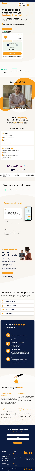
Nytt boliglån (5, 460)
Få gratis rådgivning (7, 276)
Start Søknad (7, 28)
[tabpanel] (13, 213)
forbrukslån (9, 18)
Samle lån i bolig (6, 454)
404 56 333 (16, 453)
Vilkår (12, 468)
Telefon (17, 433)
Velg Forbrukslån (6, 157)
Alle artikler (4, 468)
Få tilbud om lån (7, 273)
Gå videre (12, 53)
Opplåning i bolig (6, 456)
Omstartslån (22, 3)
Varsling (15, 468)
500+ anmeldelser (4, 32)
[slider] (5, 37)
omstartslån (16, 18)
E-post (17, 437)
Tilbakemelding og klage (6, 470)
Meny (30, 5)
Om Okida (8, 468)
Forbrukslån (22, 5)
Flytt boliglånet (5, 458)
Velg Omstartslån (6, 142)
